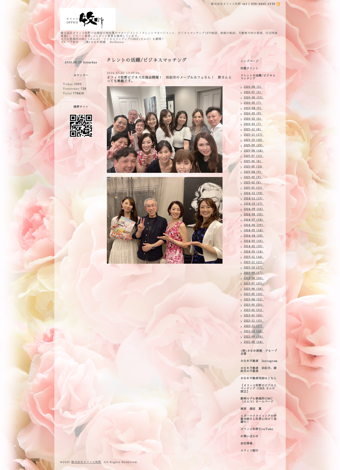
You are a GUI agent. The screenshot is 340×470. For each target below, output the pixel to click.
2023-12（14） (254, 257)
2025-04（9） (253, 172)
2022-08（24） (254, 342)
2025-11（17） (254, 135)
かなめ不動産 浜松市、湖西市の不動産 (259, 369)
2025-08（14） (254, 151)
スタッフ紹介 (250, 450)
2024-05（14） (254, 230)
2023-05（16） (254, 294)
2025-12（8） (253, 129)
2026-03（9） (253, 113)
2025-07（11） (254, 156)
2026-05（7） (253, 103)
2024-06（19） (254, 225)
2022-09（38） (254, 337)
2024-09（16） (254, 209)
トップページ (250, 61)
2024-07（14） (254, 220)
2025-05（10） (254, 166)
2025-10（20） (254, 140)
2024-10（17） (254, 204)
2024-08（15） (254, 214)
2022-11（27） (254, 326)
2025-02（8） (253, 182)
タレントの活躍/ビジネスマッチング (258, 77)
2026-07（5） (253, 92)
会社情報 (247, 443)
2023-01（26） (254, 315)
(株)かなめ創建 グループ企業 (259, 352)
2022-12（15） (254, 321)
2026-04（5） (253, 108)
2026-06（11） (254, 97)
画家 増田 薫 (253, 408)
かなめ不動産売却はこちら (259, 378)
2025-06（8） (253, 161)
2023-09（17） (254, 273)
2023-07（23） (254, 283)
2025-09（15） (254, 145)
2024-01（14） (254, 251)
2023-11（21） (254, 262)
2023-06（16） (254, 289)
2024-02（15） (254, 246)
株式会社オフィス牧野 (86, 462)
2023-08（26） (254, 278)
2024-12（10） (254, 193)
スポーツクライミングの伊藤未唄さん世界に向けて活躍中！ (259, 419)
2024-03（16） (254, 241)
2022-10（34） (254, 331)
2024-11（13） (254, 198)
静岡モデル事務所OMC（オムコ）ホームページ (257, 400)
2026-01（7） (253, 124)
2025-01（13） (254, 188)
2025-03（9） (253, 177)
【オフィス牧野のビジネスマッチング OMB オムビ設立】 (259, 388)
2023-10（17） (254, 267)
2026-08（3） (253, 87)
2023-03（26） (254, 305)
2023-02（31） (254, 310)
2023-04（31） (254, 299)
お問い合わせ (250, 436)
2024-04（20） (254, 236)
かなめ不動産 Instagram (260, 361)
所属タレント (250, 68)
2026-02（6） (253, 119)
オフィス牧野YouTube (257, 429)
